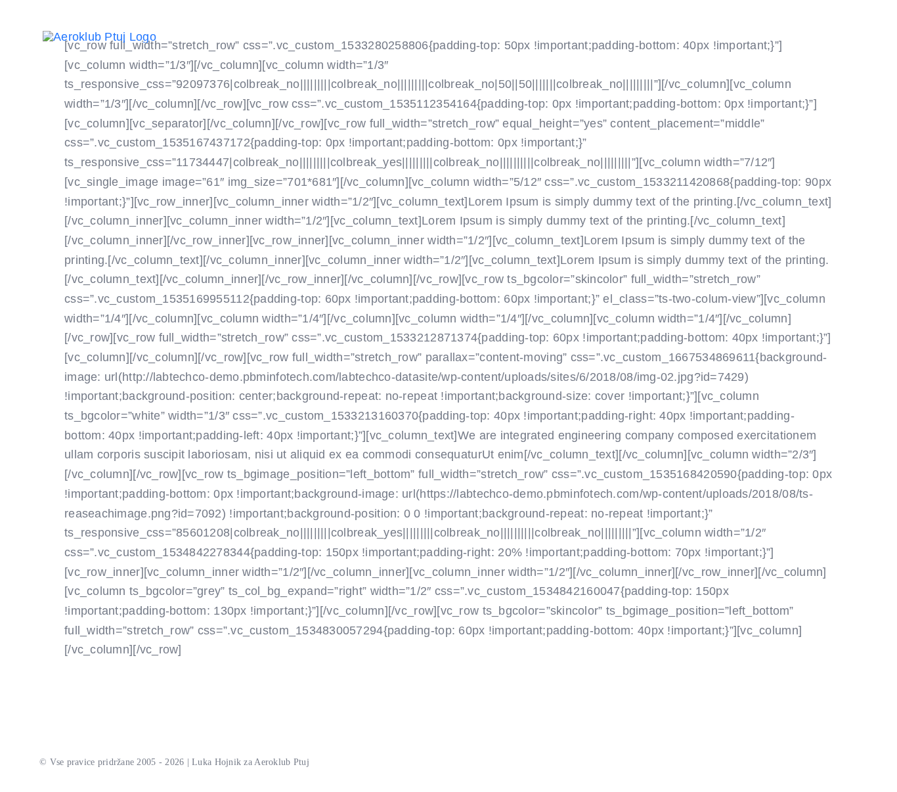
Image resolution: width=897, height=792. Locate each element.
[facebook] (188, 27)
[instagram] (231, 27)
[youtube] (209, 27)
